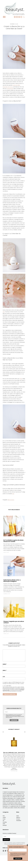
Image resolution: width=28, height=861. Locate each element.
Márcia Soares (11, 499)
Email (5, 670)
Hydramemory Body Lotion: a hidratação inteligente (12, 580)
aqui (4, 311)
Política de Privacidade (13, 716)
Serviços (18, 819)
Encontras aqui (14, 769)
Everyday (5, 822)
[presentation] (3, 732)
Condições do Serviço (20, 716)
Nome (5, 664)
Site (4, 676)
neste (21, 378)
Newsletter (18, 820)
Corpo (4, 819)
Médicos (18, 817)
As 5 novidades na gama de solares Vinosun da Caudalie (13, 540)
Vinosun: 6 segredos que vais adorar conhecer (13, 622)
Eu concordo (7, 685)
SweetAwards (10, 88)
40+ (3, 820)
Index (4, 823)
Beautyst (5, 825)
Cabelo (4, 817)
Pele (4, 815)
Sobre (17, 815)
